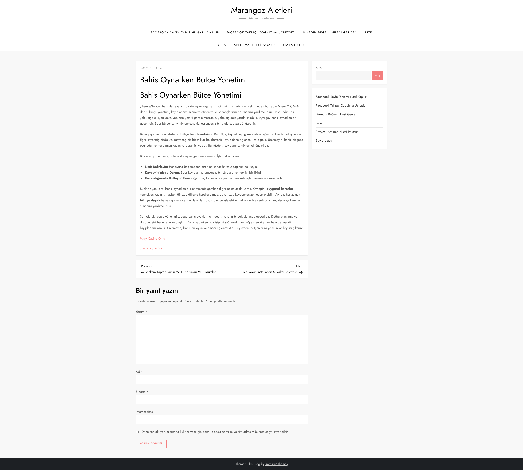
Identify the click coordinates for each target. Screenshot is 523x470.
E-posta (142, 391)
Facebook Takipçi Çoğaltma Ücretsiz (260, 32)
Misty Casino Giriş (152, 238)
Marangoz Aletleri (261, 10)
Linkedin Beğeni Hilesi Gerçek (328, 32)
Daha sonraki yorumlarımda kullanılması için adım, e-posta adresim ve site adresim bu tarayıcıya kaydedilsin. (215, 431)
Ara (319, 68)
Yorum (141, 311)
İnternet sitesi (144, 411)
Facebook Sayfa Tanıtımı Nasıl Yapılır (185, 32)
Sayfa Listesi (294, 45)
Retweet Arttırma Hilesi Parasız (246, 45)
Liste (368, 32)
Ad (139, 371)
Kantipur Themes (276, 464)
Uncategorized (152, 249)
